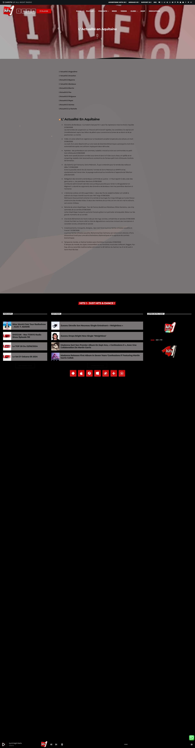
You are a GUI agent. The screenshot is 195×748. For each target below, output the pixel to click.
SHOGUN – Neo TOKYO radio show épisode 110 (26, 336)
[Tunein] (167, 2)
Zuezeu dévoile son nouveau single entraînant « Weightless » (92, 325)
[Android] (188, 2)
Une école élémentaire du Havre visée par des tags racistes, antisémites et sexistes (95, 219)
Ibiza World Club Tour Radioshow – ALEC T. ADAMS (29, 325)
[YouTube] (159, 2)
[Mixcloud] (178, 2)
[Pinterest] (175, 2)
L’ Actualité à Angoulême (68, 72)
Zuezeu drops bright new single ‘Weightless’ (83, 336)
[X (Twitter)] (162, 2)
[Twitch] (164, 2)
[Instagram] (183, 2)
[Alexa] (191, 2)
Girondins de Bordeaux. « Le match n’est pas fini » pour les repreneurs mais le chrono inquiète (99, 125)
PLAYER (44, 11)
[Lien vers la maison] (9, 11)
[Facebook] (186, 2)
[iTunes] (180, 2)
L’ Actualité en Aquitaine (80, 119)
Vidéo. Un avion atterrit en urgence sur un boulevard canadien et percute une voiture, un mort (98, 139)
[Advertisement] (97, 267)
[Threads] (170, 2)
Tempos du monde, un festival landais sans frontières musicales (88, 242)
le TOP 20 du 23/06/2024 (25, 346)
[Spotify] (172, 2)
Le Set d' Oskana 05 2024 (25, 357)
